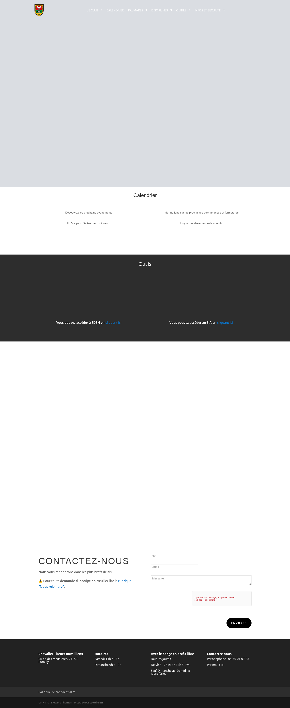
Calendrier (115, 10)
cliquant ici (113, 322)
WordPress (96, 702)
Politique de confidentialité (56, 692)
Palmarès (135, 10)
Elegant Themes (61, 702)
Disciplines (159, 10)
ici (222, 665)
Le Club (92, 10)
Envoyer (239, 623)
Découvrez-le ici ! (145, 442)
